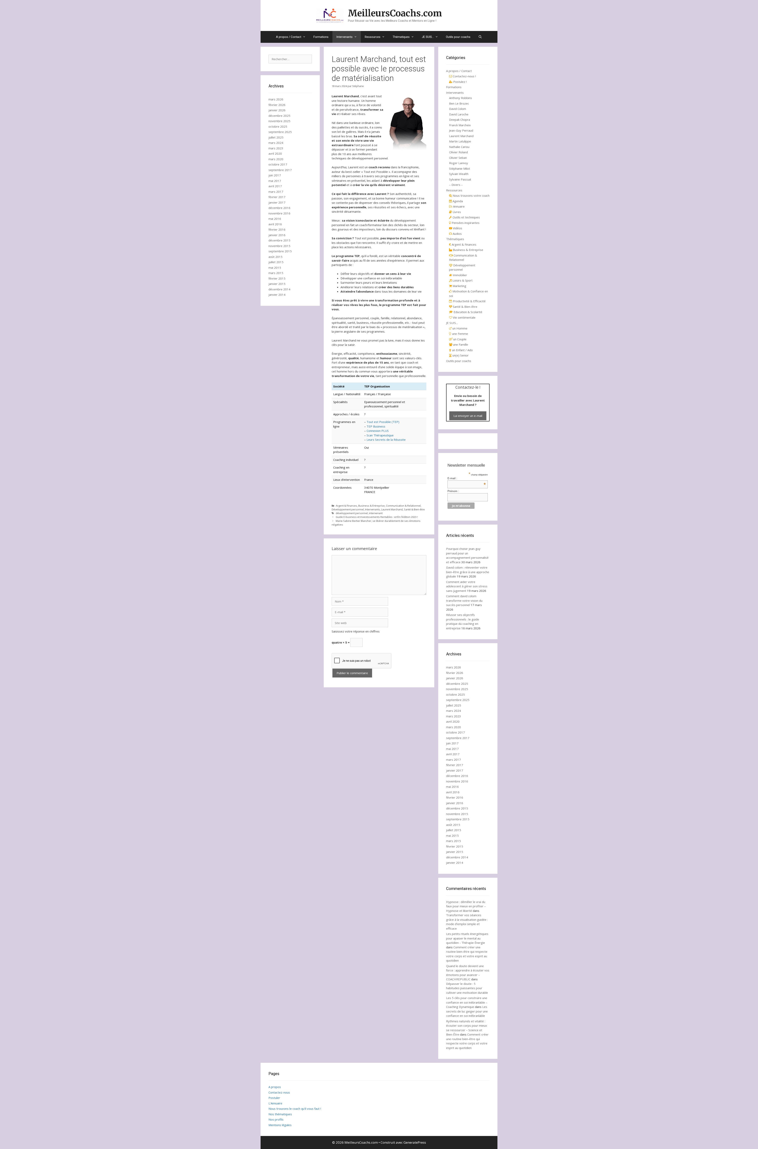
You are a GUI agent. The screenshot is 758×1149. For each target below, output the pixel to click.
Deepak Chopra (459, 120)
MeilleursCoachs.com (395, 13)
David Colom (457, 109)
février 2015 (276, 278)
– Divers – (456, 185)
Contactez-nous (279, 1092)
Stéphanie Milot (459, 168)
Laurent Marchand (392, 509)
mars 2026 (275, 99)
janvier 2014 (276, 295)
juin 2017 (274, 175)
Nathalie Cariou (459, 147)
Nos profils (275, 1119)
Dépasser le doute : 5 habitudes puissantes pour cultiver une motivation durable (467, 988)
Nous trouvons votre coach (471, 195)
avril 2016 (275, 224)
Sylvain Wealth (458, 174)
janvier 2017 (276, 202)
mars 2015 (275, 273)
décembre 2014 (279, 289)
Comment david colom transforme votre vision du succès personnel (464, 600)
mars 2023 (275, 148)
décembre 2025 (279, 116)
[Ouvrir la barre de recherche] (480, 37)
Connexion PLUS (378, 431)
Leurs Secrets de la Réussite (386, 440)
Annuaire (458, 206)
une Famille (460, 344)
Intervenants (344, 37)
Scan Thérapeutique (380, 435)
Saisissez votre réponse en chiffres (356, 631)
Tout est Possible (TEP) (383, 422)
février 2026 (276, 105)
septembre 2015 (280, 251)
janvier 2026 (276, 110)
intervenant (376, 513)
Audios (457, 234)
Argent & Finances (346, 505)
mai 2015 (274, 267)
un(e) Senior (460, 355)
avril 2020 (275, 153)
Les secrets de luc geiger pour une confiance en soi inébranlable (467, 1011)
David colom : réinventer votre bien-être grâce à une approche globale (467, 571)
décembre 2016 (279, 208)
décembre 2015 (279, 240)
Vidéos (457, 228)
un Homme (459, 328)
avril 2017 (275, 186)
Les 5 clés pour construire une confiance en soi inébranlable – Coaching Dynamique (466, 1002)
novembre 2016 (279, 213)
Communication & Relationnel (403, 505)
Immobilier (459, 275)
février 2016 (276, 229)
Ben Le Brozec (459, 103)
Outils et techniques (466, 217)
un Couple (459, 339)
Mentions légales (280, 1125)
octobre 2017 (277, 164)
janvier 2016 (276, 235)
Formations (320, 37)
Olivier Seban (458, 158)
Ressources (372, 37)
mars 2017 (275, 192)
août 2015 (275, 257)
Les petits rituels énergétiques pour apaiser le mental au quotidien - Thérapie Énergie (467, 938)
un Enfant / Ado (462, 350)
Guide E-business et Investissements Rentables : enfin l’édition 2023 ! (377, 517)
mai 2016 (274, 219)
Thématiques (401, 37)
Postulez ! (459, 82)
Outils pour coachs (458, 37)
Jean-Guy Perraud (461, 130)
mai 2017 (274, 181)
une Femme (459, 334)
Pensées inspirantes (465, 223)
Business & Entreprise (371, 505)
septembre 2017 (280, 170)
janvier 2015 (276, 284)
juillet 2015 (275, 262)
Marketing (459, 286)
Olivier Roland (458, 152)
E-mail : (466, 478)
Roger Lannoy (458, 163)
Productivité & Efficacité (469, 301)
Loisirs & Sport (462, 280)
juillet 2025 (275, 137)
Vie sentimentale (464, 317)
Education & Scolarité (467, 312)
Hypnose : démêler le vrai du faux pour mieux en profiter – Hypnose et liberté (466, 906)
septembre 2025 (280, 132)
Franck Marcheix (460, 125)
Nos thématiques (280, 1114)
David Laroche (458, 114)
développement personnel (352, 513)
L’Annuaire (275, 1103)
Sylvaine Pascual (460, 179)
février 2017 (276, 197)
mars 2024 (275, 143)
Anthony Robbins (460, 98)
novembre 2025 (279, 121)
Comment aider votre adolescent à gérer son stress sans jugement (466, 586)
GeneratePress (414, 1142)
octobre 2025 (277, 126)
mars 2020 (275, 159)
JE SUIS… (428, 37)
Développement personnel (348, 509)
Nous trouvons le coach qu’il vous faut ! (294, 1109)
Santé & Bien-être (414, 509)
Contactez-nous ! (464, 76)
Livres (456, 212)
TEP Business (376, 426)
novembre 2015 (279, 246)
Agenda (457, 201)
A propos (274, 1087)
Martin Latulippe (460, 141)
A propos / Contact (288, 37)
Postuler (274, 1098)
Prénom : (453, 491)
